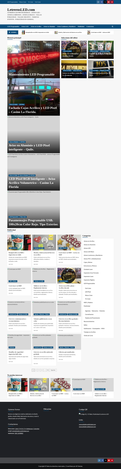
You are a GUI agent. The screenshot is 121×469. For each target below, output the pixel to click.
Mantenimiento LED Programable (32, 74)
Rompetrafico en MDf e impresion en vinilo (37, 32)
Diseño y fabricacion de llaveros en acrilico (70, 32)
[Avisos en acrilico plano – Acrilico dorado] (69, 276)
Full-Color (38, 2)
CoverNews (69, 466)
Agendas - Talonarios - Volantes (41, 314)
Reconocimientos (89, 321)
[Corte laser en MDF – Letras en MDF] (69, 242)
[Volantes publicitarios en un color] (44, 309)
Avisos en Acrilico (36, 26)
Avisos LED (25, 26)
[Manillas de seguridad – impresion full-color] (19, 342)
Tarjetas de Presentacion (92, 318)
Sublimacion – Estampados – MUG (94, 328)
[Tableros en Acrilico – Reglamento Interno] (44, 276)
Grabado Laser (12, 314)
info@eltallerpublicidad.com (20, 431)
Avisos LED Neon (77, 70)
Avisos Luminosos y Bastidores (66, 26)
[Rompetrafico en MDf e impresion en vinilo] (19, 242)
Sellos (85, 325)
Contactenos (90, 26)
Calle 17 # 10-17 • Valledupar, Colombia (27, 429)
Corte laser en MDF (15, 286)
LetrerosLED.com (21, 10)
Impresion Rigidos (89, 280)
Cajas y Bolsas (88, 262)
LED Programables (12, 2)
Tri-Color (30, 2)
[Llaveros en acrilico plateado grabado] (44, 342)
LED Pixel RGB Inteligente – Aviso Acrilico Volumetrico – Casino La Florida (32, 183)
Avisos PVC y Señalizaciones (92, 259)
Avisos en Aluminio (49, 26)
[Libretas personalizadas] (69, 342)
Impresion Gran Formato (91, 273)
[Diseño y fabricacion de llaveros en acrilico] (44, 242)
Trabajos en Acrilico (104, 51)
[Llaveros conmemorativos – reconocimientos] (19, 309)
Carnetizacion (89, 314)
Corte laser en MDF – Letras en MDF (100, 32)
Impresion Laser (88, 276)
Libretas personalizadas (66, 352)
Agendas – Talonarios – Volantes (95, 311)
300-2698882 (19, 433)
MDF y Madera (12, 248)
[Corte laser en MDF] (19, 276)
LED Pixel (21, 104)
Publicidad (81, 26)
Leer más (11, 264)
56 (47, 370)
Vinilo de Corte (88, 335)
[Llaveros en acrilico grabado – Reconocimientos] (69, 309)
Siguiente (53, 370)
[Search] (112, 26)
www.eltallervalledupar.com (87, 426)
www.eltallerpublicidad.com (87, 424)
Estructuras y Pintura (90, 266)
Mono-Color (22, 2)
